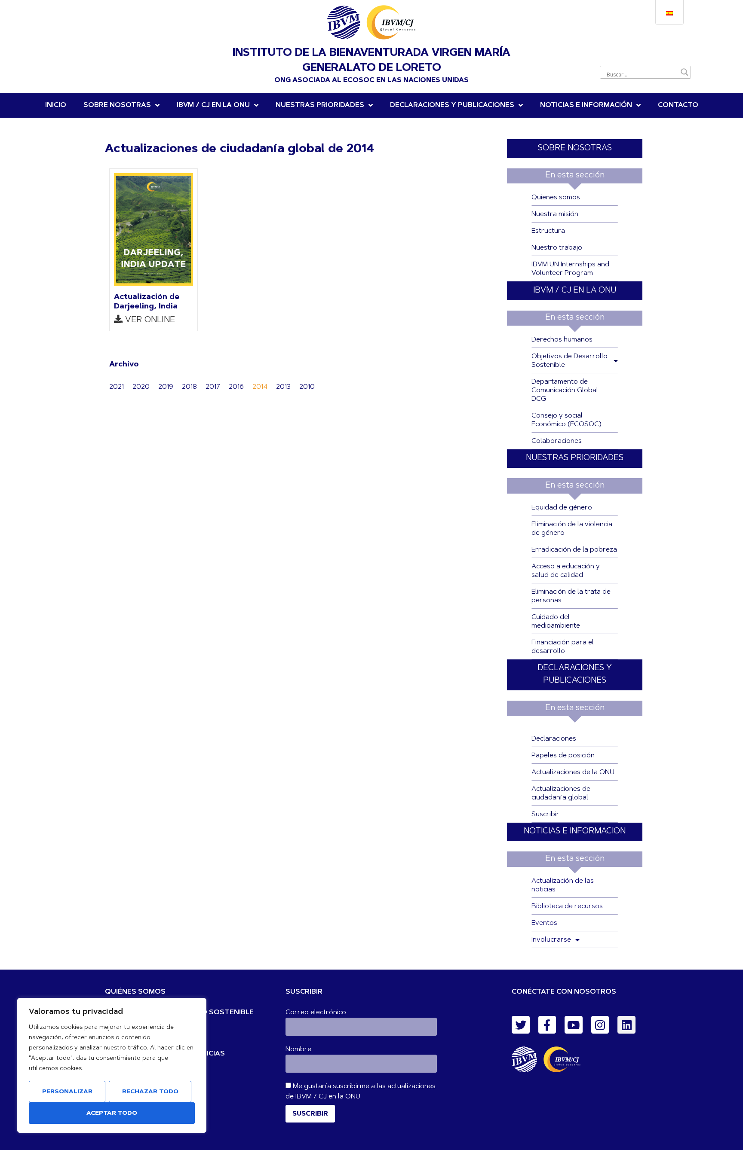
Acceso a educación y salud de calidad (565, 571)
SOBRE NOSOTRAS (575, 148)
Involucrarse (551, 939)
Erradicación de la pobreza (574, 549)
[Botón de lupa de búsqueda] (685, 72)
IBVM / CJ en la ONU (213, 105)
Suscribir (545, 814)
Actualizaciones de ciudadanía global (560, 793)
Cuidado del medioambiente (555, 621)
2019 (165, 387)
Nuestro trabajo (556, 247)
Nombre (298, 1049)
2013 (283, 387)
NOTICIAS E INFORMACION (575, 831)
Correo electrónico (316, 1012)
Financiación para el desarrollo (562, 647)
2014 (259, 387)
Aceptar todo (111, 1113)
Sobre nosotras (117, 105)
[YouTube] (574, 1025)
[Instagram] (600, 1025)
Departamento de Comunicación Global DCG (564, 390)
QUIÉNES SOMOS (135, 991)
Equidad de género (561, 507)
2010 (307, 387)
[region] (111, 1065)
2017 (213, 387)
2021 (116, 387)
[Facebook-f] (547, 1025)
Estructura (548, 231)
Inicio (55, 105)
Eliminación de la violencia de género (571, 529)
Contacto (678, 105)
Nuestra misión (554, 214)
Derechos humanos (562, 339)
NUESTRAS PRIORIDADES (320, 105)
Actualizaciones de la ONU (572, 772)
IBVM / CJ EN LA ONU (574, 291)
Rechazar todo (150, 1092)
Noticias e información (586, 105)
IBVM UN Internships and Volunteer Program (570, 269)
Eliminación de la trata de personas (571, 596)
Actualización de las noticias (562, 885)
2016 (236, 387)
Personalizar (67, 1092)
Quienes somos (555, 197)
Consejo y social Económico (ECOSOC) (566, 420)
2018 (189, 387)
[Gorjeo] (521, 1025)
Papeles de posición (563, 755)
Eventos (544, 923)
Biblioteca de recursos (567, 906)
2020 (141, 387)
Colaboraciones (556, 441)
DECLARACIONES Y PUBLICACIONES (452, 105)
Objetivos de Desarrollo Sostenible (569, 361)
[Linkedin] (626, 1025)
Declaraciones (553, 738)
